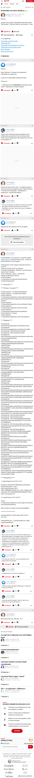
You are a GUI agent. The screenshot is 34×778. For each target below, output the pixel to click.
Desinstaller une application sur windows (12, 45)
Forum (6, 4)
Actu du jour (5, 743)
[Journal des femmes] (9, 766)
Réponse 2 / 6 (4, 125)
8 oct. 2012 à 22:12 (10, 254)
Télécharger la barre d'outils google (11, 47)
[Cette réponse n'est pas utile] (17, 90)
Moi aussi (16, 31)
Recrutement (6, 755)
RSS (14, 756)
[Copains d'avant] (9, 773)
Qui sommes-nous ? (7, 753)
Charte (10, 756)
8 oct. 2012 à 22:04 (10, 223)
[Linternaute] (9, 769)
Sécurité (12, 4)
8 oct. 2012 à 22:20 (10, 556)
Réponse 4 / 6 (4, 218)
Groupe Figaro (27, 756)
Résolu (25, 10)
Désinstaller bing (5, 43)
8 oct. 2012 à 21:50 (10, 65)
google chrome (5, 259)
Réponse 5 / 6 (4, 249)
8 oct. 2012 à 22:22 (10, 570)
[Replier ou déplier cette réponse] (32, 60)
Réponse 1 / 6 (4, 60)
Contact (29, 753)
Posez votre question (8, 35)
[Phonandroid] (25, 776)
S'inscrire (17, 730)
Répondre (11, 627)
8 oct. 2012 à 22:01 (10, 202)
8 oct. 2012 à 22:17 (10, 532)
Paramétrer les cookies (25, 755)
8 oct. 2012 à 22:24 (10, 583)
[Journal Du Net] (25, 766)
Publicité (25, 753)
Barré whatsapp (5, 49)
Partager (20, 35)
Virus (17, 4)
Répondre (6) (6, 31)
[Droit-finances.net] (25, 769)
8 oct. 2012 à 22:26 (10, 597)
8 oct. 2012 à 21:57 (10, 131)
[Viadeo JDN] (25, 773)
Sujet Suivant (28, 7)
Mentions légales (19, 756)
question (31, 1)
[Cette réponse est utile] (12, 90)
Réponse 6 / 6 (4, 610)
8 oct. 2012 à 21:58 (10, 184)
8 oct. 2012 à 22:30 (16, 16)
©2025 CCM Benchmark (17, 758)
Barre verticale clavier (7, 51)
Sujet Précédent (6, 7)
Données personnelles (15, 755)
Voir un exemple (28, 743)
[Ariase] (9, 776)
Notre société (19, 753)
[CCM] (6, 1)
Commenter (6, 90)
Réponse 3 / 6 (4, 178)
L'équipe (14, 753)
